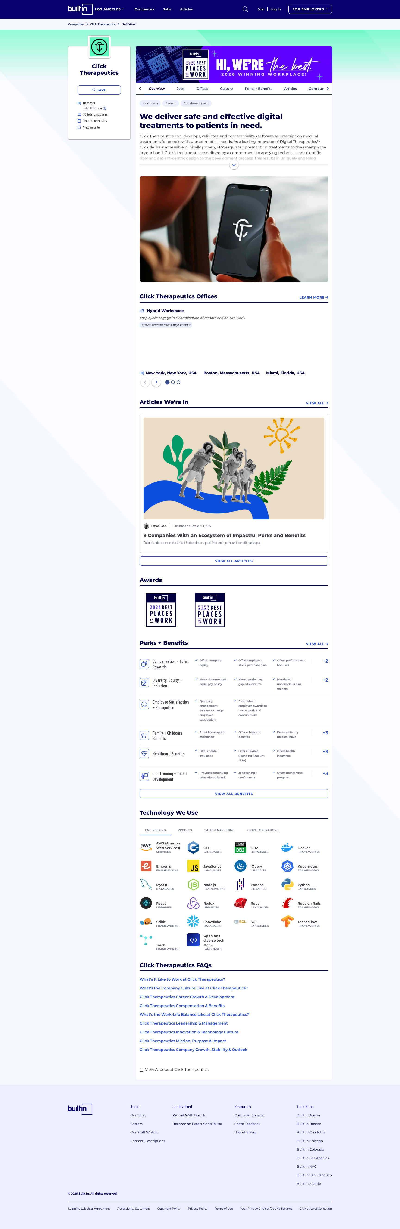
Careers (136, 1124)
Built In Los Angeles (313, 1158)
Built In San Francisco (314, 1175)
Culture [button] (226, 88)
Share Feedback (247, 1124)
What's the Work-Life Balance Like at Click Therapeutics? (194, 1014)
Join (261, 9)
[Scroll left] (140, 88)
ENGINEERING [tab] (155, 830)
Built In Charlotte (311, 1132)
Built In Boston (309, 1124)
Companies (144, 9)
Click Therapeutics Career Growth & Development (187, 997)
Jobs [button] (180, 88)
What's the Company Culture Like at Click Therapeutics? (194, 988)
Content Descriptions (147, 1141)
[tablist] (234, 829)
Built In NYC (306, 1166)
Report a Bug (245, 1132)
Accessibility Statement (133, 1208)
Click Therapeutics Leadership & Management (184, 1023)
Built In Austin (308, 1115)
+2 (325, 661)
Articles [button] (290, 88)
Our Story (138, 1115)
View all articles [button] (234, 561)
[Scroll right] (328, 88)
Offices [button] (202, 88)
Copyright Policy (169, 1208)
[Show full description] (234, 164)
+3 (325, 732)
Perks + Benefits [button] (258, 88)
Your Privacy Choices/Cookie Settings (266, 1208)
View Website (91, 127)
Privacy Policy (198, 1208)
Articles (186, 9)
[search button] (245, 9)
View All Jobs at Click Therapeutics (177, 1069)
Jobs (167, 9)
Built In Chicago (310, 1141)
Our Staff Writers (144, 1132)
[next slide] (156, 382)
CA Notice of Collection (316, 1208)
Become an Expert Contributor (197, 1124)
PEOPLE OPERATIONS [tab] (262, 830)
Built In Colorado (310, 1149)
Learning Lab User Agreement (89, 1208)
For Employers (308, 9)
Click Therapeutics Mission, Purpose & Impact (183, 1041)
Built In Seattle (309, 1184)
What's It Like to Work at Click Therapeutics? (182, 979)
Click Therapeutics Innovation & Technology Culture (189, 1032)
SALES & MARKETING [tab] (219, 830)
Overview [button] (157, 88)
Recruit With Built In (189, 1115)
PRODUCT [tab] (185, 830)
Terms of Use (224, 1208)
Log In (276, 9)
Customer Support (249, 1115)
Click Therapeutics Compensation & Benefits (182, 1006)
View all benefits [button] (234, 794)
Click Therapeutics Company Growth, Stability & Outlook (193, 1049)
